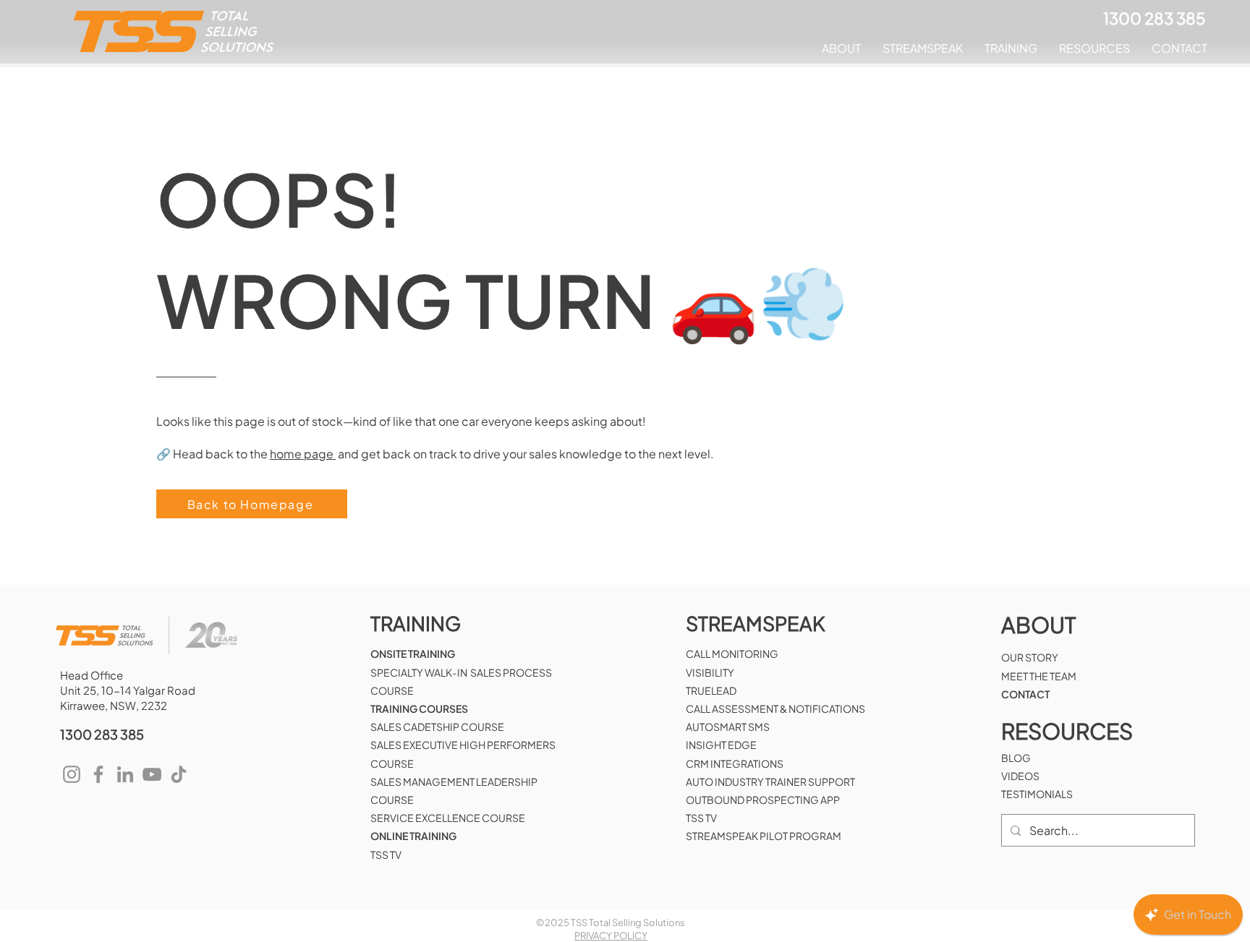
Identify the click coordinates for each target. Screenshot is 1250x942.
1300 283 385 (102, 734)
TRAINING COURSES (419, 708)
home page (303, 453)
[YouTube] (151, 774)
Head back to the (221, 453)
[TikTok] (178, 774)
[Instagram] (71, 774)
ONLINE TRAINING (413, 835)
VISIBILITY (710, 672)
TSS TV (385, 854)
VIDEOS (1020, 775)
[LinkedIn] (125, 774)
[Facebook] (98, 774)
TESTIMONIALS (1037, 793)
